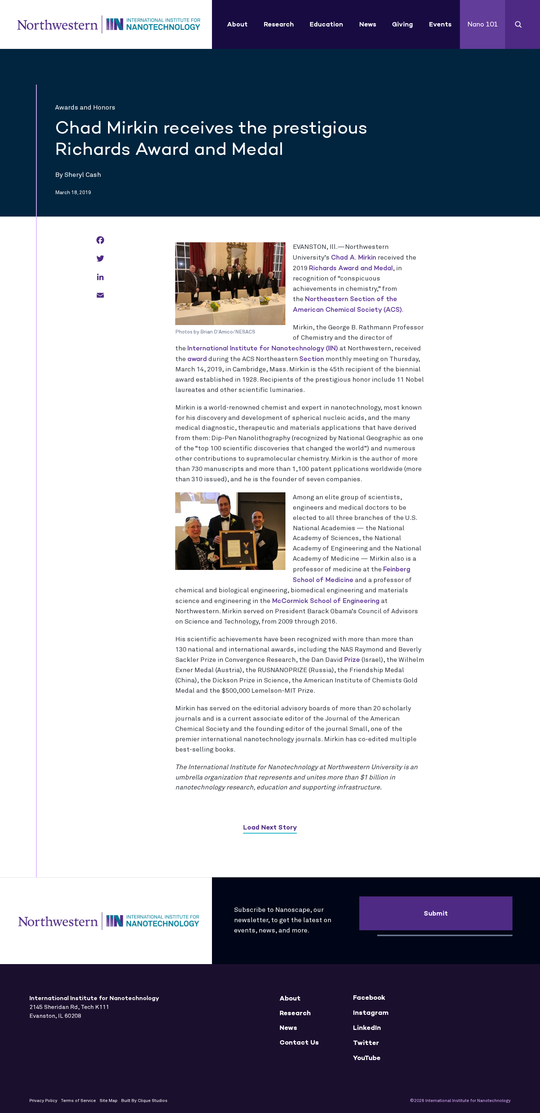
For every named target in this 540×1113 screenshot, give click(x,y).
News (367, 24)
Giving (402, 24)
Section (311, 359)
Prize (352, 660)
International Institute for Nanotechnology (108, 25)
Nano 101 (482, 24)
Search (518, 24)
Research (279, 24)
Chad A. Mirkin (353, 257)
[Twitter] (100, 259)
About (237, 24)
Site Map (109, 1101)
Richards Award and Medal (351, 268)
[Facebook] (100, 240)
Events (440, 24)
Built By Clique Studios (144, 1101)
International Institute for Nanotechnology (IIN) (262, 348)
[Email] (100, 296)
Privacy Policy (43, 1101)
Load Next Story (270, 827)
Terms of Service (78, 1101)
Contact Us (299, 1042)
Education (326, 24)
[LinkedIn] (100, 277)
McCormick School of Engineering (324, 601)
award (197, 359)
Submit (436, 913)
